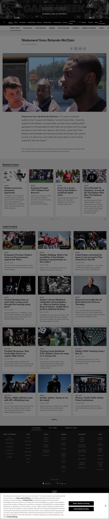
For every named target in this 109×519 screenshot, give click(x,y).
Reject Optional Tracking (81, 503)
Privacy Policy (28, 500)
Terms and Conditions (23, 498)
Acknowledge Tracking (81, 509)
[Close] (105, 505)
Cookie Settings (12, 517)
